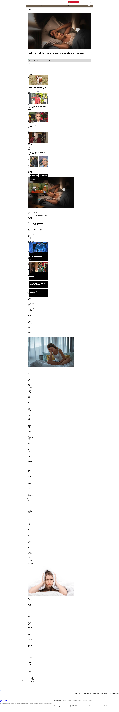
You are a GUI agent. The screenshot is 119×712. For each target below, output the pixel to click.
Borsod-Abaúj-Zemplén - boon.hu (57, 706)
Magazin (75, 700)
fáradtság (32, 71)
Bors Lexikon (64, 2)
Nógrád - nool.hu (88, 705)
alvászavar (30, 63)
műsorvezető (40, 172)
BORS (30, 9)
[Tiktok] (113, 691)
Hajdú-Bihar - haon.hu (72, 706)
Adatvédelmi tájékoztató (87, 693)
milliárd (30, 109)
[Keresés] (89, 5)
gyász (34, 234)
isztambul (35, 226)
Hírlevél (110, 693)
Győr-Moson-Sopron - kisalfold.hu (74, 705)
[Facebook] (118, 691)
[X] (28, 83)
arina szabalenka (33, 179)
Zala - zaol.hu (104, 706)
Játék (60, 2)
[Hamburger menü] (28, 6)
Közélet (64, 700)
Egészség (33, 9)
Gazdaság (69, 700)
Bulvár (80, 700)
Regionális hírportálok (57, 700)
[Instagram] (115, 691)
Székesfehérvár (83, 2)
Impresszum (81, 693)
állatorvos (39, 91)
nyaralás (30, 147)
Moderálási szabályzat (104, 693)
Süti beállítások (115, 693)
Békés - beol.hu (55, 705)
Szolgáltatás (85, 700)
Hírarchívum (76, 693)
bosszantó (31, 286)
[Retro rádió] (70, 3)
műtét (34, 218)
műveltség (38, 199)
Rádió (90, 700)
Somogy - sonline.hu (89, 706)
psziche (28, 71)
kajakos (31, 171)
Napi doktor (29, 87)
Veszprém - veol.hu (105, 705)
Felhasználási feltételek (96, 693)
